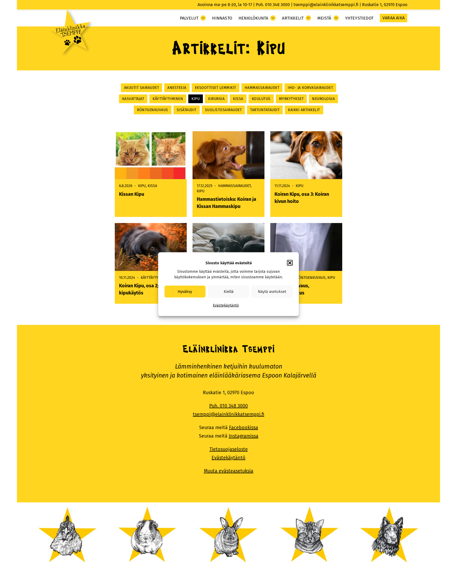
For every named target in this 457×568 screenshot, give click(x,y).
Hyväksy (185, 291)
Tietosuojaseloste (228, 449)
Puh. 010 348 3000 (273, 4)
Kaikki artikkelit (304, 110)
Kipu (195, 99)
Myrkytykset (291, 99)
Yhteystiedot (359, 18)
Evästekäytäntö (226, 305)
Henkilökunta (253, 18)
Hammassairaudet (262, 87)
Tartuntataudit (265, 110)
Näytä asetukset (272, 291)
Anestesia (176, 87)
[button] (290, 262)
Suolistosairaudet (223, 110)
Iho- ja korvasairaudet (310, 87)
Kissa (238, 99)
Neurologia (323, 99)
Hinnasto (222, 18)
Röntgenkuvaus (152, 110)
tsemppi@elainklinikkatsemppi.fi (326, 4)
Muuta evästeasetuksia (228, 471)
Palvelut (189, 18)
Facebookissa (243, 427)
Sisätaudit (186, 110)
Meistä (324, 18)
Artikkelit (293, 18)
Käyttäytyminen (168, 99)
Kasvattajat (133, 99)
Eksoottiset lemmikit (215, 87)
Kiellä (229, 291)
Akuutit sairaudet (141, 87)
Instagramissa (243, 436)
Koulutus (261, 99)
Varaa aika (393, 17)
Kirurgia (216, 99)
